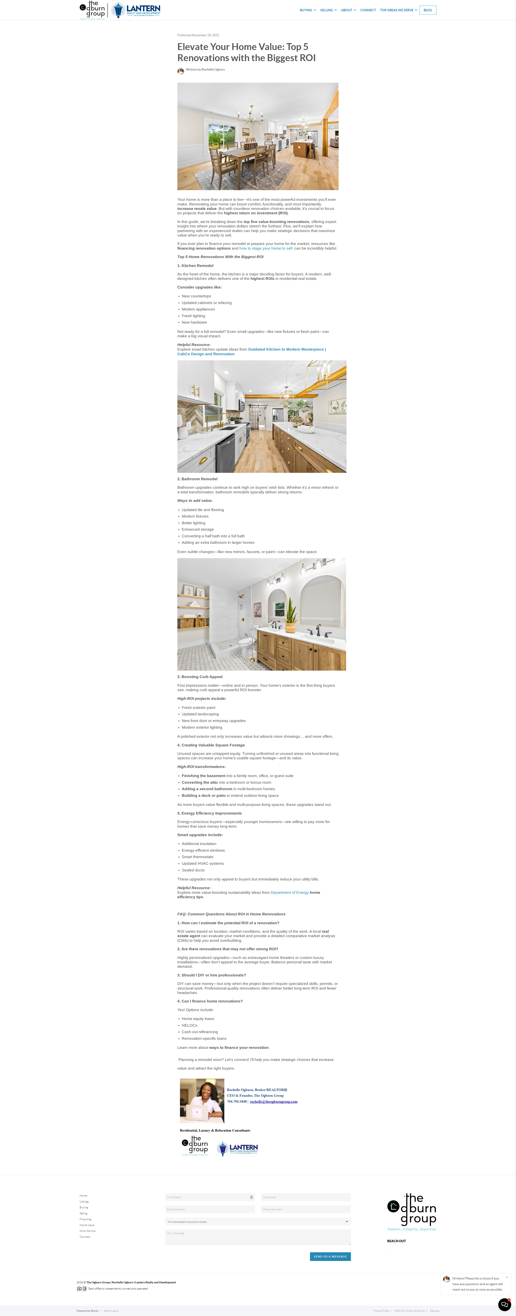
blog (428, 10)
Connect (368, 10)
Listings (84, 1201)
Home (83, 1195)
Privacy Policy (381, 1310)
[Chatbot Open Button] (504, 1304)
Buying (84, 1207)
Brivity (95, 1310)
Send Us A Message (330, 1256)
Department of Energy (290, 892)
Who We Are (88, 1231)
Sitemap (434, 1310)
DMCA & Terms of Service (410, 1310)
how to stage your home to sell (266, 248)
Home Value (87, 1225)
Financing (85, 1219)
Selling (83, 1213)
